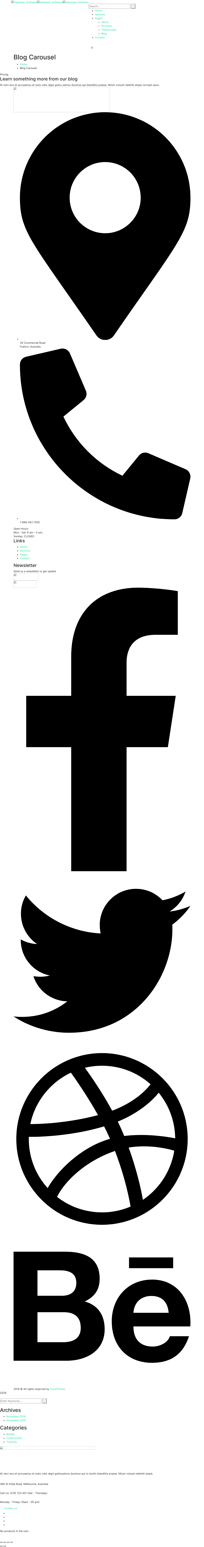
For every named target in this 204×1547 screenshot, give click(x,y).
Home (23, 64)
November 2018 (16, 1420)
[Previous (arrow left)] (1, 1546)
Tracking (11, 1441)
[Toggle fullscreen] (4, 1542)
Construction (14, 1438)
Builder (10, 1434)
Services (25, 550)
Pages (23, 554)
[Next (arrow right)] (4, 1546)
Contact (25, 558)
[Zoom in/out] (1, 1542)
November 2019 (16, 1416)
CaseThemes (57, 1389)
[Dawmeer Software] (24, 2)
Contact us (10, 1508)
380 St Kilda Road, (11, 1484)
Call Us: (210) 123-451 (13, 1493)
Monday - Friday (10, 1502)
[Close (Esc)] (11, 1542)
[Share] (8, 1542)
